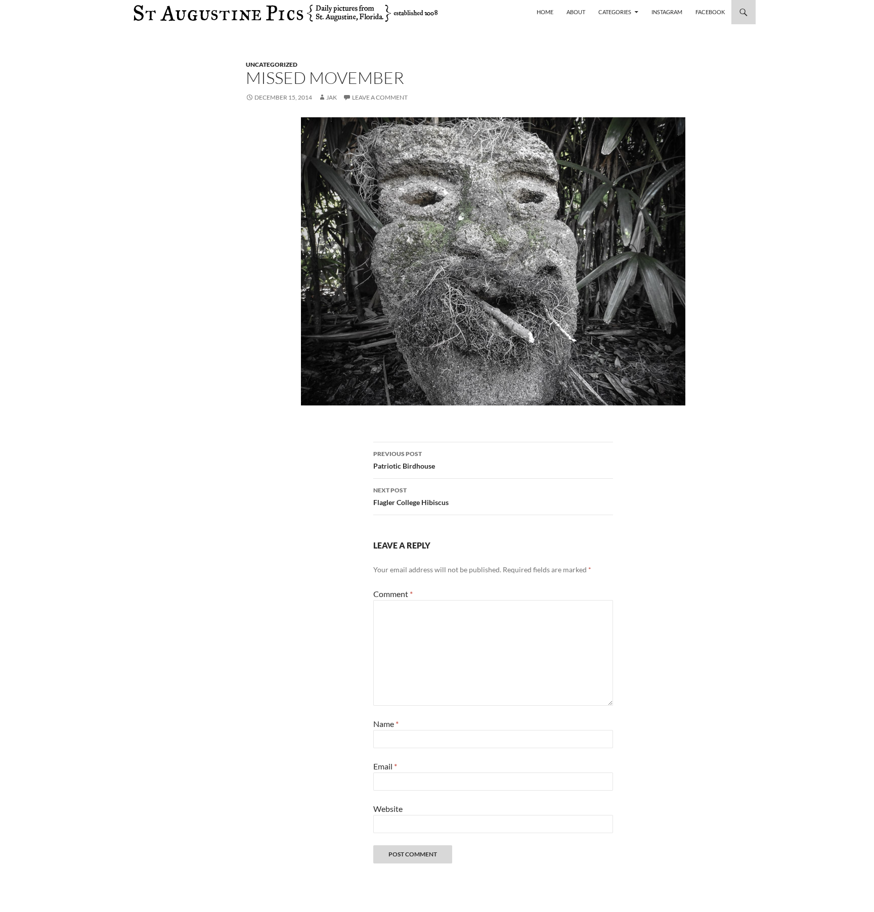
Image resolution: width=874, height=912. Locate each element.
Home (545, 12)
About (575, 12)
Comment (393, 594)
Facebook (710, 12)
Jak (331, 97)
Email (385, 766)
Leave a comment (380, 97)
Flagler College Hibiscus (411, 496)
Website (388, 808)
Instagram (666, 12)
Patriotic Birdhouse (404, 460)
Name (386, 723)
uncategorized (271, 64)
